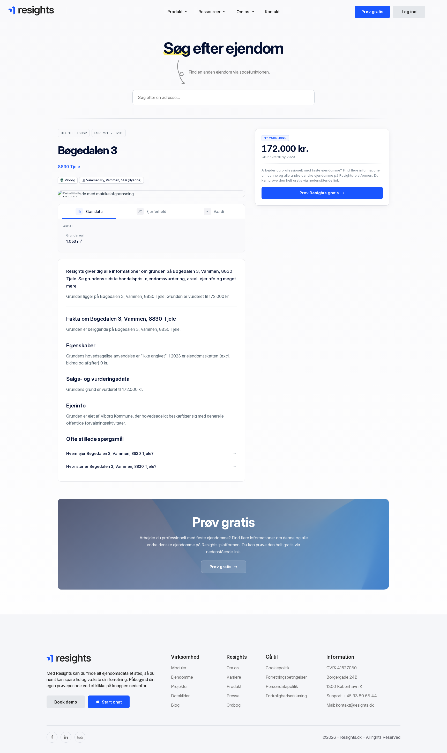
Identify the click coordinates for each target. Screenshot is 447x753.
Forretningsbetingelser (286, 677)
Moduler (178, 667)
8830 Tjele (69, 166)
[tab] (89, 211)
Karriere (234, 677)
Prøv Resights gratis (319, 192)
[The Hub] (79, 737)
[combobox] (223, 97)
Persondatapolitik (282, 686)
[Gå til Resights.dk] (31, 11)
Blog (175, 705)
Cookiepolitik (277, 667)
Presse (233, 695)
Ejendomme (182, 677)
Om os (233, 667)
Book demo (65, 702)
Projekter (179, 686)
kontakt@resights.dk (355, 705)
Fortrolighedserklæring (286, 695)
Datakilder (180, 695)
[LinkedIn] (66, 737)
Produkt (234, 686)
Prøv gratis (372, 11)
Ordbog (234, 705)
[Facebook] (52, 737)
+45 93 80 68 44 (360, 695)
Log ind (409, 11)
